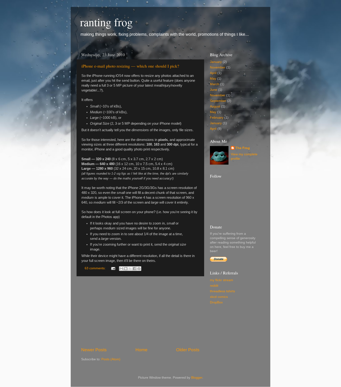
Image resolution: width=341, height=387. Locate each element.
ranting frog (106, 21)
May (213, 78)
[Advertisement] (140, 312)
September (218, 101)
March (214, 84)
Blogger (196, 377)
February (216, 117)
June (213, 89)
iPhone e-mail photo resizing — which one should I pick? (130, 66)
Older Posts (187, 349)
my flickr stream (221, 280)
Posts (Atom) (110, 359)
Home (141, 349)
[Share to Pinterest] (139, 268)
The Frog (242, 148)
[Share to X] (130, 268)
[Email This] (121, 268)
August (215, 106)
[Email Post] (112, 268)
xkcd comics (219, 297)
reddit (214, 285)
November (217, 67)
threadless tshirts (222, 291)
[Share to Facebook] (134, 268)
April (213, 73)
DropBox (216, 302)
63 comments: (95, 268)
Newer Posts (94, 349)
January (216, 62)
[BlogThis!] (125, 268)
